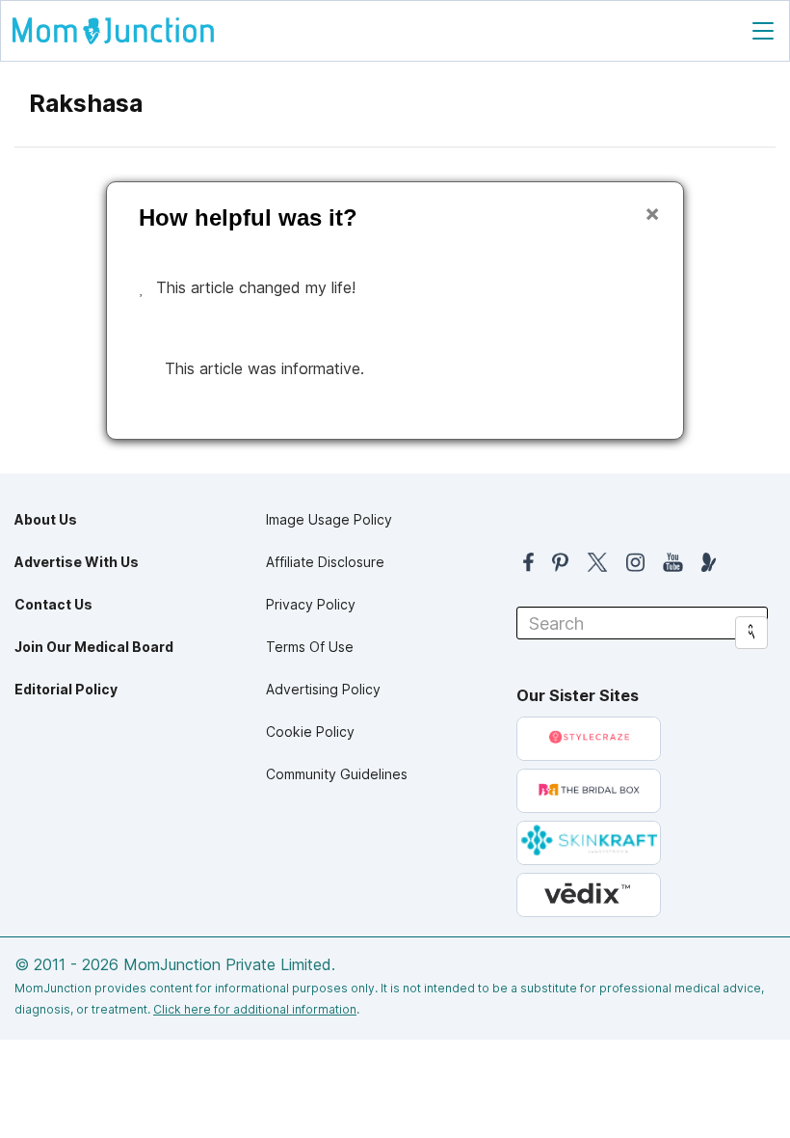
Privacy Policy (311, 604)
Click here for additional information (254, 1009)
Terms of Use (310, 646)
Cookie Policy (310, 731)
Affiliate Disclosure (325, 562)
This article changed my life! (256, 287)
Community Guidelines (337, 774)
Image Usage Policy (329, 519)
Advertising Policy (323, 689)
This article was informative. (264, 368)
